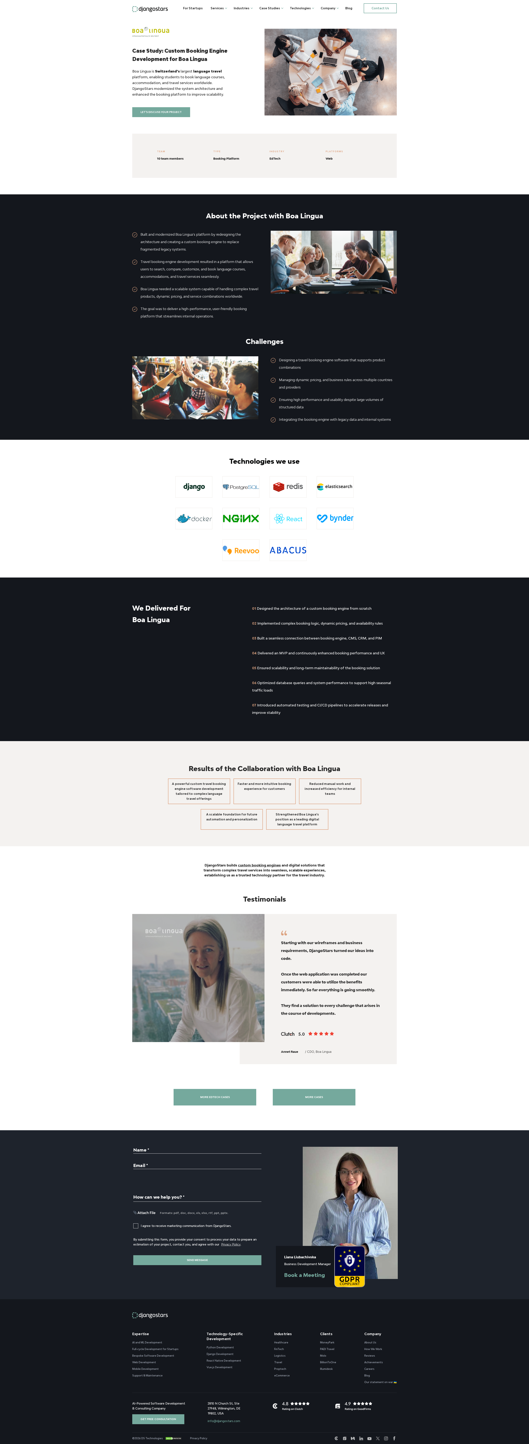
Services (217, 8)
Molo (323, 1355)
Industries (241, 8)
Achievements (373, 1362)
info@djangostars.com (224, 1421)
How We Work (373, 1348)
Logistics (280, 1355)
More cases (314, 1097)
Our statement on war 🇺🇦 (380, 1381)
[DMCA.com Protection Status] (173, 1438)
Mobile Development (145, 1368)
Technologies (300, 8)
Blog (348, 8)
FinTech (279, 1348)
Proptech (280, 1368)
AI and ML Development (147, 1342)
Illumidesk (326, 1368)
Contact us (380, 8)
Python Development (220, 1347)
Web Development (144, 1362)
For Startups (193, 8)
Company (328, 8)
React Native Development (224, 1360)
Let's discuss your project (161, 112)
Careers (369, 1368)
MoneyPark (327, 1342)
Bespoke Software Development (153, 1355)
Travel (278, 1362)
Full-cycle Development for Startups (155, 1348)
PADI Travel (327, 1348)
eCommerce (282, 1375)
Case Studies (269, 8)
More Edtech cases (215, 1097)
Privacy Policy (231, 1244)
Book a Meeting (304, 1275)
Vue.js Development (219, 1367)
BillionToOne (328, 1362)
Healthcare (281, 1342)
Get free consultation (158, 1418)
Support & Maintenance (147, 1375)
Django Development (220, 1353)
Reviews (369, 1355)
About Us (370, 1342)
